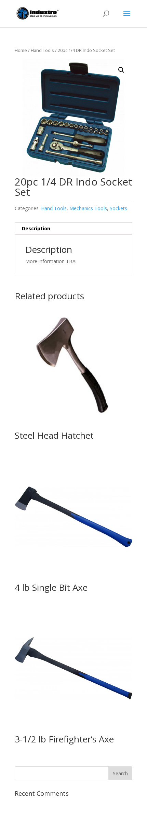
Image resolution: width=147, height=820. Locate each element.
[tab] (73, 229)
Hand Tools (42, 50)
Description (36, 228)
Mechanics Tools (88, 208)
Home (21, 50)
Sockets (118, 208)
